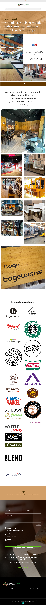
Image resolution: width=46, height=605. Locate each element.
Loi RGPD (11, 588)
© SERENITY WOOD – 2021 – (7, 592)
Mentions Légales (34, 582)
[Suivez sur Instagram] (24, 84)
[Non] (44, 601)
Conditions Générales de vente (34, 588)
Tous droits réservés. (17, 592)
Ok (23, 603)
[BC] (12, 235)
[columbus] (12, 215)
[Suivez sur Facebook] (22, 84)
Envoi (38, 524)
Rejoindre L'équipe (23, 567)
